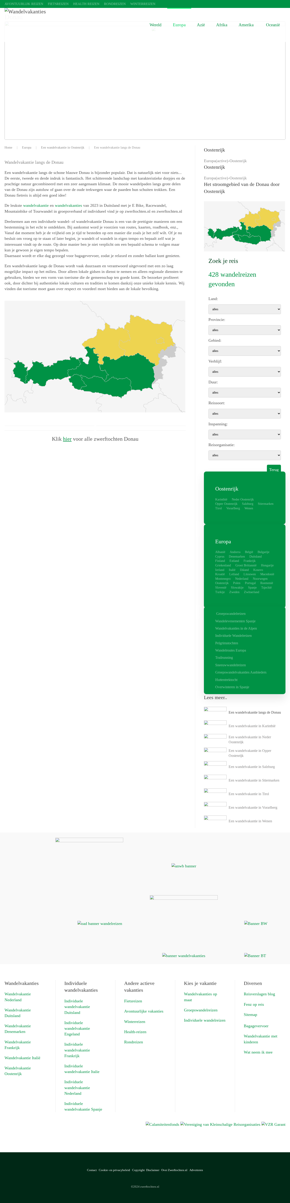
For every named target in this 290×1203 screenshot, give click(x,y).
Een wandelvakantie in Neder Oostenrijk (250, 739)
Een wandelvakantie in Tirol (249, 794)
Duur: (213, 382)
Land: (213, 298)
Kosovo (258, 570)
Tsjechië (266, 587)
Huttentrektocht (226, 680)
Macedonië (267, 574)
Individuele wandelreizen (204, 1020)
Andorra (235, 552)
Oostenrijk (222, 583)
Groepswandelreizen (231, 614)
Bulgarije (263, 552)
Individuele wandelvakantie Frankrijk (77, 1050)
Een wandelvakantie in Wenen (250, 821)
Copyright (138, 1170)
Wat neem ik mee (258, 1052)
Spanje (252, 587)
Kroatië (220, 574)
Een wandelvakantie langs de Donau (255, 712)
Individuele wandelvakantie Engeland (77, 1028)
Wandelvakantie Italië (22, 1058)
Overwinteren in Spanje (232, 687)
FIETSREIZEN (58, 4)
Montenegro (223, 578)
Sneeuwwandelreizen (230, 665)
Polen (236, 583)
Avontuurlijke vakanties (143, 1011)
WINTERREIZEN (142, 4)
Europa (179, 24)
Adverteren (196, 1170)
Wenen (248, 508)
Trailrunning (224, 657)
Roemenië (266, 583)
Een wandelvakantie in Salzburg (252, 767)
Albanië (220, 552)
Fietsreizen (133, 1001)
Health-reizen (135, 1032)
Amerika (246, 24)
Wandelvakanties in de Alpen (236, 628)
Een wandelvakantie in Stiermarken (254, 780)
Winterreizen (134, 1021)
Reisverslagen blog (259, 994)
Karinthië (221, 499)
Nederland (241, 578)
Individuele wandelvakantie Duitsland (77, 1007)
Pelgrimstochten (226, 643)
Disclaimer (152, 1170)
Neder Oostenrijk (243, 499)
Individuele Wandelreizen (233, 636)
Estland (234, 561)
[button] (277, 1190)
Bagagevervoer (256, 1026)
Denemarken (237, 556)
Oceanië (273, 24)
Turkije (220, 592)
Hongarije (267, 565)
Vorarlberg (233, 508)
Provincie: (216, 319)
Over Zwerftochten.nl (174, 1170)
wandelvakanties (68, 205)
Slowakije (237, 587)
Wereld (156, 24)
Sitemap (250, 1014)
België (249, 552)
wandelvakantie (36, 205)
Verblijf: (215, 361)
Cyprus (219, 556)
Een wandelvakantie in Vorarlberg (253, 807)
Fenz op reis (254, 1004)
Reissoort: (216, 403)
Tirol (218, 508)
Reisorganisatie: (221, 445)
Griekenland (223, 565)
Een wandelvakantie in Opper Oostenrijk (250, 753)
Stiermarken (265, 503)
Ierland (219, 570)
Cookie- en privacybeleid (114, 1170)
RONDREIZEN (115, 4)
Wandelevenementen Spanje (235, 621)
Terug (274, 469)
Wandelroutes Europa (230, 650)
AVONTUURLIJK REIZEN (24, 4)
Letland (234, 574)
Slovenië (220, 587)
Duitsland (255, 556)
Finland (220, 561)
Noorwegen (260, 578)
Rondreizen (133, 1042)
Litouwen (250, 574)
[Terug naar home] (72, 25)
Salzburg (247, 503)
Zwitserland (251, 592)
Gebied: (214, 340)
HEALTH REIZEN (86, 4)
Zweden (234, 592)
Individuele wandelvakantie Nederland (77, 1087)
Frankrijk (250, 561)
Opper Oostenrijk (226, 503)
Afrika (221, 24)
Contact (92, 1170)
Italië (232, 570)
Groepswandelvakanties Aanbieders (240, 672)
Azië (201, 24)
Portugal (250, 583)
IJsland (244, 570)
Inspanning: (218, 424)
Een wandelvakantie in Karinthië (252, 726)
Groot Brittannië (245, 565)
